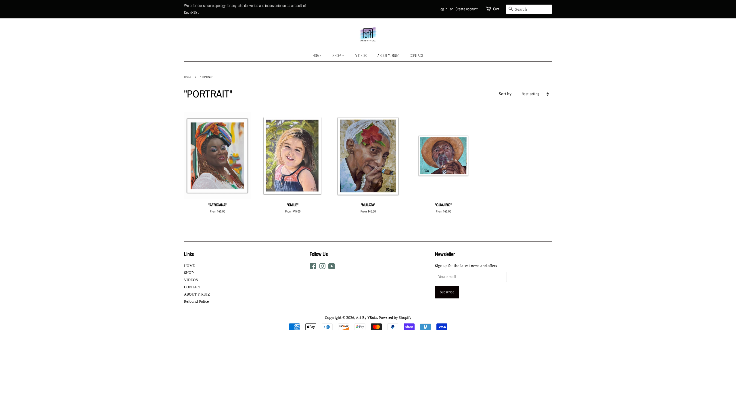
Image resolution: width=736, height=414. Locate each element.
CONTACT (416, 55)
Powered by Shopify (395, 317)
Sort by (505, 93)
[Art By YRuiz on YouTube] (331, 267)
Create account (466, 9)
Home (187, 77)
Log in (443, 9)
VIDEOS (361, 55)
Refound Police (196, 301)
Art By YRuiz (366, 317)
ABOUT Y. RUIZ (388, 55)
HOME (317, 55)
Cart (496, 9)
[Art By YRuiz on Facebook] (313, 267)
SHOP (337, 55)
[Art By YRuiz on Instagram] (322, 267)
